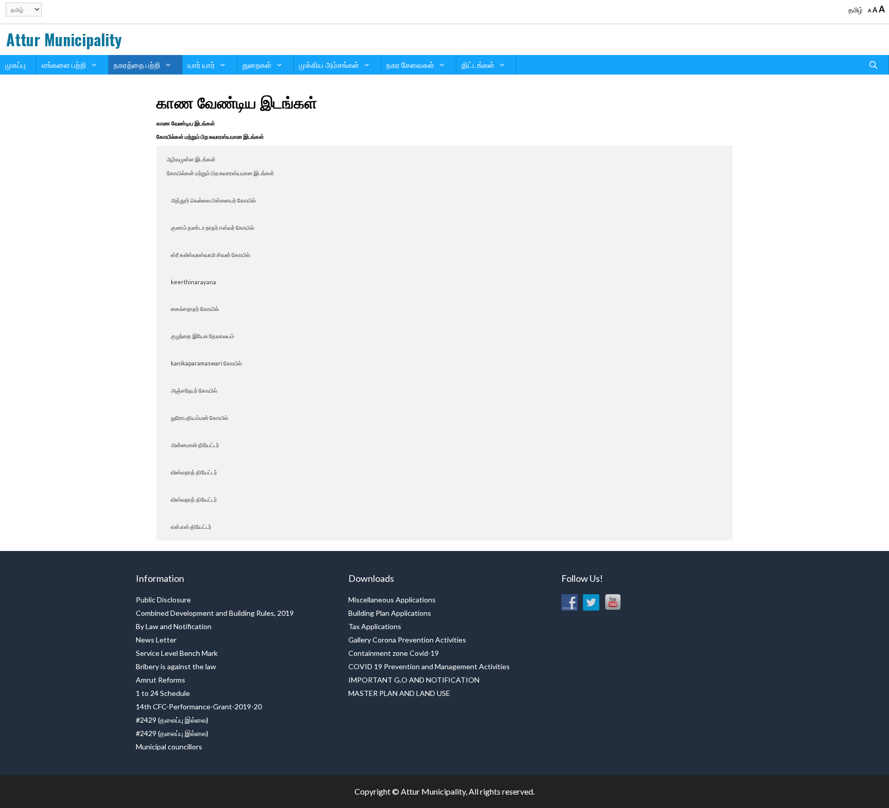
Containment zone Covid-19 (393, 653)
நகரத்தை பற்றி (137, 64)
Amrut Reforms (160, 679)
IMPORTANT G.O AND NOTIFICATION (413, 679)
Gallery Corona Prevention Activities (407, 639)
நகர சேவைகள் (410, 64)
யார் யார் (201, 64)
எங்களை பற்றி (64, 64)
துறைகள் (257, 64)
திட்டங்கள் (477, 64)
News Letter (156, 639)
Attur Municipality (64, 39)
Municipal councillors (169, 746)
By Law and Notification (173, 626)
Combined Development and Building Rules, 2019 (215, 613)
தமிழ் (855, 10)
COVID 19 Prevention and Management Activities (429, 666)
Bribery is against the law (176, 666)
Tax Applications (374, 626)
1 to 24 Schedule (163, 693)
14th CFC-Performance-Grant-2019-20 (199, 706)
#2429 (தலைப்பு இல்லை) (172, 719)
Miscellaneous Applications (392, 599)
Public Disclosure (163, 599)
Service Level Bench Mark (177, 653)
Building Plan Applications (389, 613)
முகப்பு (15, 64)
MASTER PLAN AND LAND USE (399, 693)
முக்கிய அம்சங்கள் (329, 64)
